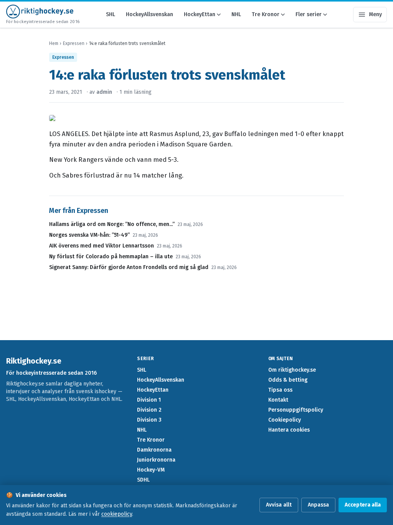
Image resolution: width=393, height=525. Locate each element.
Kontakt (278, 400)
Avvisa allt (279, 505)
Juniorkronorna (156, 460)
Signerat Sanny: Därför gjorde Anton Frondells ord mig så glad (128, 267)
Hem (53, 43)
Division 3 (149, 420)
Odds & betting (287, 380)
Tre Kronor (265, 14)
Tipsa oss (280, 390)
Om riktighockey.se (292, 370)
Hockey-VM (151, 470)
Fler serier (309, 14)
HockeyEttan (199, 14)
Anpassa (318, 505)
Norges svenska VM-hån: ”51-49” (89, 235)
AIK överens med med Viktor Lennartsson (101, 246)
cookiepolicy (116, 514)
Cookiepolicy (284, 420)
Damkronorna (154, 450)
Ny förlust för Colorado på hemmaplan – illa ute (111, 256)
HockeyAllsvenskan (149, 14)
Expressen (73, 43)
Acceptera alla (363, 505)
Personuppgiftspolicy (295, 410)
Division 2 (149, 410)
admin (104, 92)
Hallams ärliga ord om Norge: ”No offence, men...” (112, 224)
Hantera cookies (289, 430)
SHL (110, 14)
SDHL (143, 480)
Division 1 (149, 400)
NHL (236, 14)
